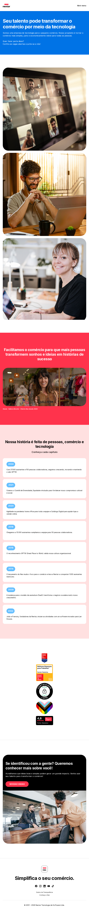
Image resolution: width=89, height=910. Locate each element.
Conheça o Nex (44, 895)
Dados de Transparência (44, 892)
